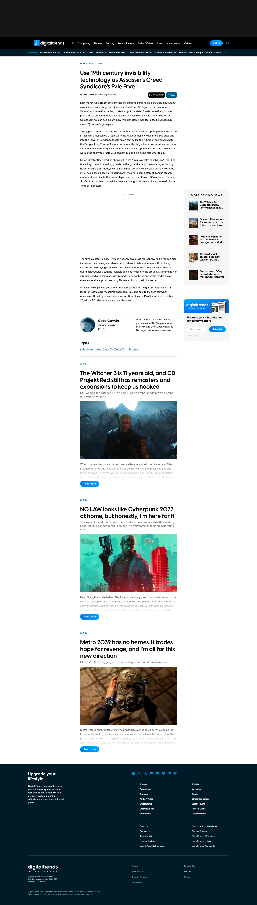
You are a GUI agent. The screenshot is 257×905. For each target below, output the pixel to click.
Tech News (134, 349)
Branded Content (199, 831)
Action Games (86, 349)
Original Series (199, 813)
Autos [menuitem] (159, 43)
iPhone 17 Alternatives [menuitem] (165, 52)
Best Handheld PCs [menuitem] (118, 52)
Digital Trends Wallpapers (203, 836)
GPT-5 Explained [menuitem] (214, 52)
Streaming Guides (200, 799)
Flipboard (175, 773)
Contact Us (145, 831)
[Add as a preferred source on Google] (156, 95)
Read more (90, 483)
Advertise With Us (148, 836)
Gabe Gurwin (88, 95)
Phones (143, 784)
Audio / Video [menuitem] (145, 43)
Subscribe (217, 329)
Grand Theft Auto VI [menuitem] (49, 52)
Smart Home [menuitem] (173, 43)
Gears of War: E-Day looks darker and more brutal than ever (212, 274)
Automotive (145, 813)
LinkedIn (169, 773)
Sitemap (187, 877)
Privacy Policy (194, 336)
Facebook (133, 773)
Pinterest (163, 773)
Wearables (197, 789)
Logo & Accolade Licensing (152, 846)
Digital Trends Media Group (45, 894)
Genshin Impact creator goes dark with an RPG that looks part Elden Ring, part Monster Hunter (211, 260)
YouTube (151, 773)
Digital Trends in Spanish (203, 841)
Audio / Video (146, 799)
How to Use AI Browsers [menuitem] (141, 52)
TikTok (157, 773)
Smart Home (146, 804)
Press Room (188, 871)
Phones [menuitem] (98, 43)
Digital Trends (44, 47)
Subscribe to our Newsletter (204, 826)
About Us (144, 826)
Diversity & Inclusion (140, 877)
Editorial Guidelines (148, 841)
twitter (104, 329)
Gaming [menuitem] (110, 43)
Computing (145, 789)
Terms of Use (137, 882)
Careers (135, 866)
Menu (29, 43)
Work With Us (137, 871)
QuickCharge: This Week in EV (110, 349)
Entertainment (147, 808)
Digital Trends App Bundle (203, 846)
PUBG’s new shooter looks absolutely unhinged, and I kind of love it (211, 241)
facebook (99, 329)
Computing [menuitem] (84, 43)
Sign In (216, 43)
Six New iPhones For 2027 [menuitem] (74, 52)
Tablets (195, 784)
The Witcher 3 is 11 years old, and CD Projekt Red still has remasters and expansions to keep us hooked (212, 209)
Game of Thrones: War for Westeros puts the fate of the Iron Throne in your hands (212, 224)
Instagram (139, 773)
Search (227, 43)
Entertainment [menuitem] (126, 43)
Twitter (145, 773)
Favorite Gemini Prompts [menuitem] (191, 52)
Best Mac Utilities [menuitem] (98, 52)
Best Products (198, 804)
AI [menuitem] (73, 43)
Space (195, 794)
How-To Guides (199, 808)
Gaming (144, 794)
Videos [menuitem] (188, 43)
